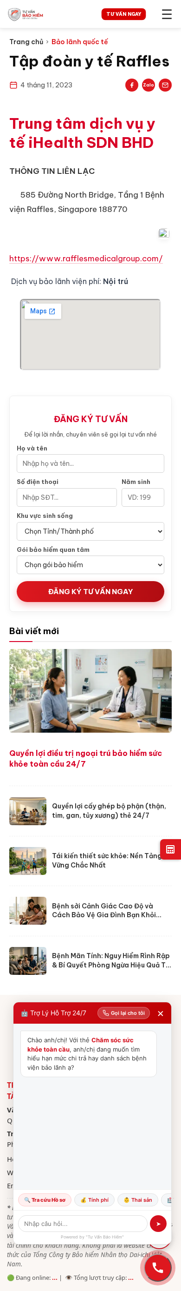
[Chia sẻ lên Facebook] (131, 85)
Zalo (148, 84)
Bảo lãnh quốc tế (80, 42)
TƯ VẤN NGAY (124, 14)
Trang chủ (26, 42)
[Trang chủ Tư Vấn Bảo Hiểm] (47, 14)
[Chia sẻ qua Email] (165, 85)
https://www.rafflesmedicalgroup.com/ (86, 258)
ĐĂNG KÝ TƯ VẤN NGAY (90, 591)
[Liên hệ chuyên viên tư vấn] (158, 1268)
